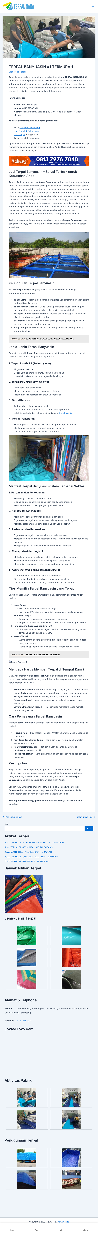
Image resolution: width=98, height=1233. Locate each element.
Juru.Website (63, 1222)
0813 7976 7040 (24, 1020)
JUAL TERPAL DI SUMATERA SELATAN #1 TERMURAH (31, 856)
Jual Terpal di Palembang (26, 131)
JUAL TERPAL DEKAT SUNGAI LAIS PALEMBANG (29, 847)
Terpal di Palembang (30, 127)
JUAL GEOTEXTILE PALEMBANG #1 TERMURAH (28, 852)
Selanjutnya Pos (86, 817)
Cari (7, 824)
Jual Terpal (19, 134)
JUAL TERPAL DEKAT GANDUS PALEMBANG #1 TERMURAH (34, 842)
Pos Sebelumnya (12, 817)
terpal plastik (65, 413)
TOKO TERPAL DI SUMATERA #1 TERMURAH (26, 861)
